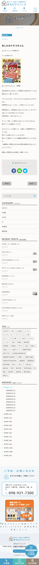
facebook (13, 170)
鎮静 (4, 372)
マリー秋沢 (22, 338)
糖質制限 (22, 360)
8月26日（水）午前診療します (11, 244)
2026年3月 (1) (10, 404)
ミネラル (30, 338)
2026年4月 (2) (10, 401)
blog (6, 35)
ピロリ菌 (13, 338)
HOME (17, 27)
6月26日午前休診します (9, 300)
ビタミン (5, 338)
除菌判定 (18, 372)
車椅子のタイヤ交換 (8, 316)
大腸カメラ (6, 349)
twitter (25, 170)
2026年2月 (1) (10, 407)
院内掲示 (10, 372)
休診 (13, 342)
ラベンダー (6, 342)
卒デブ (21, 346)
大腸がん (32, 346)
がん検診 (19, 331)
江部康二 (20, 357)
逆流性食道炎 (28, 368)
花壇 (12, 368)
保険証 (19, 342)
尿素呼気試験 (27, 349)
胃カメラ (21, 364)
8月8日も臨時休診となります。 (11, 260)
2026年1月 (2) (10, 410)
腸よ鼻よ (29, 364)
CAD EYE (6, 331)
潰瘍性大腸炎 (29, 357)
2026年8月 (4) (10, 390)
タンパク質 (26, 335)
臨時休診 (5, 368)
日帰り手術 (6, 353)
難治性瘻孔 (27, 372)
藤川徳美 (18, 368)
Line (19, 170)
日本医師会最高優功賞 (18, 353)
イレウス (26, 331)
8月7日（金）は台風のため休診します (13, 268)
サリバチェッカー (8, 335)
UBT (12, 331)
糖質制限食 (30, 360)
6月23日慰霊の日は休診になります (12, 308)
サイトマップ (19, 551)
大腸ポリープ (16, 349)
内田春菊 (5, 346)
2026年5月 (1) (10, 399)
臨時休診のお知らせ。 (8, 284)
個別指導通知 (6, 292)
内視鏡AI (13, 346)
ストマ (18, 335)
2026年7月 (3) (10, 393)
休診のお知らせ (6, 252)
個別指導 (26, 342)
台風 (26, 346)
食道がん (5, 375)
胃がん (14, 364)
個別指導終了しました (8, 276)
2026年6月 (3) (10, 396)
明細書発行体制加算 (9, 357)
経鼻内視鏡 (6, 364)
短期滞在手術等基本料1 (10, 360)
